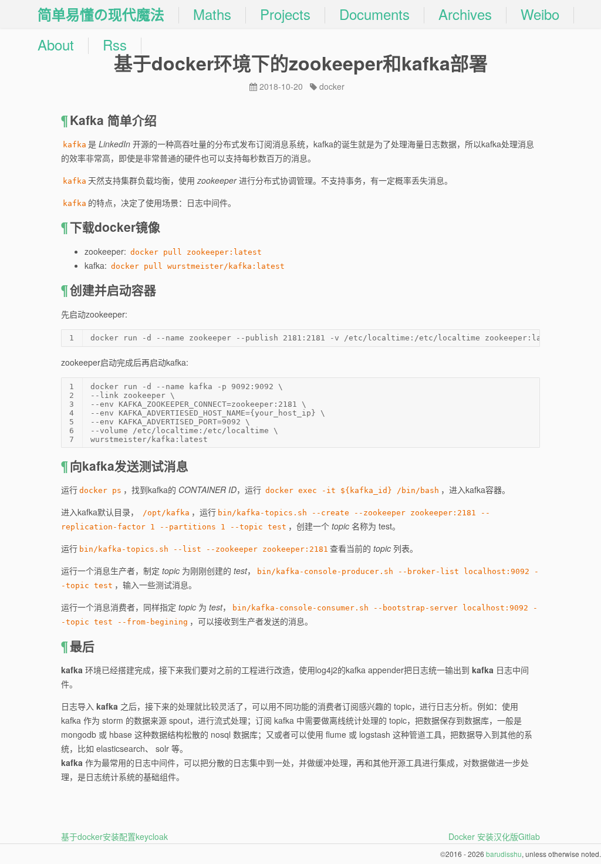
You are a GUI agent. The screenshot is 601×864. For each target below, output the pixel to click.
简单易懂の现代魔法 (101, 14)
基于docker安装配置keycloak (114, 836)
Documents (374, 14)
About (56, 45)
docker (332, 86)
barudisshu (504, 854)
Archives (465, 14)
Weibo (540, 14)
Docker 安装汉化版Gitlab (494, 836)
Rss (115, 45)
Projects (285, 14)
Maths (212, 14)
